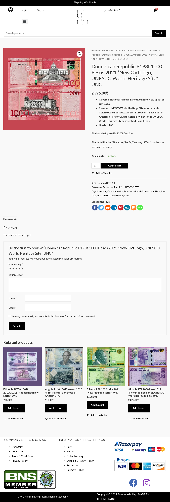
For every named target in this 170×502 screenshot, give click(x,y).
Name (13, 298)
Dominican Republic (113, 187)
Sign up (41, 9)
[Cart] (155, 10)
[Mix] (133, 207)
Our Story (17, 446)
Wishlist (71, 451)
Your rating (16, 264)
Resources (72, 465)
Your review (16, 274)
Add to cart (114, 165)
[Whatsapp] (140, 207)
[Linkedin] (114, 207)
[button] (25, 21)
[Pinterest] (121, 207)
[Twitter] (101, 207)
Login (24, 9)
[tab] (10, 219)
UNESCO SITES (131, 187)
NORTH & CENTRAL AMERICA (131, 50)
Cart (69, 446)
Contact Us (18, 451)
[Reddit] (108, 207)
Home (94, 50)
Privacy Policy (20, 460)
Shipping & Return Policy (80, 460)
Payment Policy (75, 469)
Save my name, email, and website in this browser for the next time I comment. (53, 316)
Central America (115, 191)
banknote (101, 191)
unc (99, 195)
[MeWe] (127, 207)
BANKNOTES (106, 50)
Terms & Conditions (22, 456)
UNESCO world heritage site (115, 195)
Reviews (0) (10, 219)
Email (12, 307)
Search (159, 33)
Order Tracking (75, 456)
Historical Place (152, 191)
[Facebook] (95, 207)
